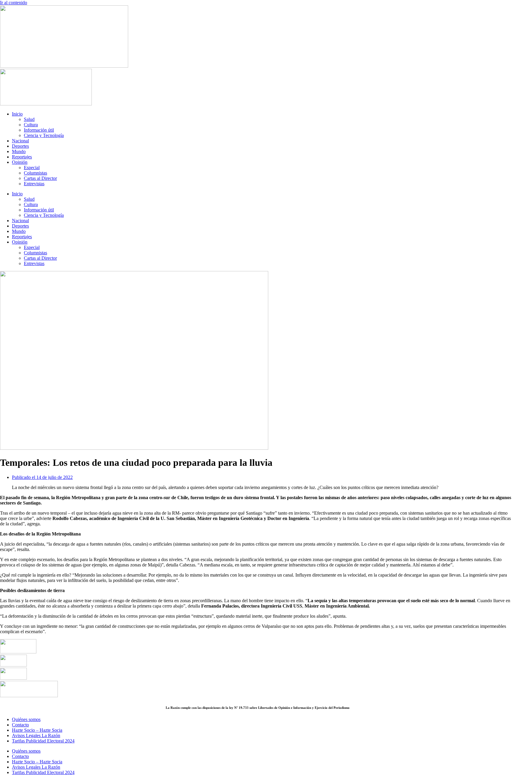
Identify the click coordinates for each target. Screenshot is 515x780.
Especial (32, 167)
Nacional (20, 140)
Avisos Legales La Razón (36, 735)
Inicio (17, 113)
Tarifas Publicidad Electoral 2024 (43, 740)
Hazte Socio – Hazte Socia (37, 730)
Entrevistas (34, 183)
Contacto (20, 724)
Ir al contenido (13, 2)
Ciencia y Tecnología (44, 135)
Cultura (31, 124)
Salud (29, 119)
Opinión (19, 162)
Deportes (20, 146)
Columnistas (35, 172)
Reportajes (22, 156)
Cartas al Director (40, 178)
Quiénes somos (26, 719)
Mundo (19, 151)
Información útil (39, 130)
